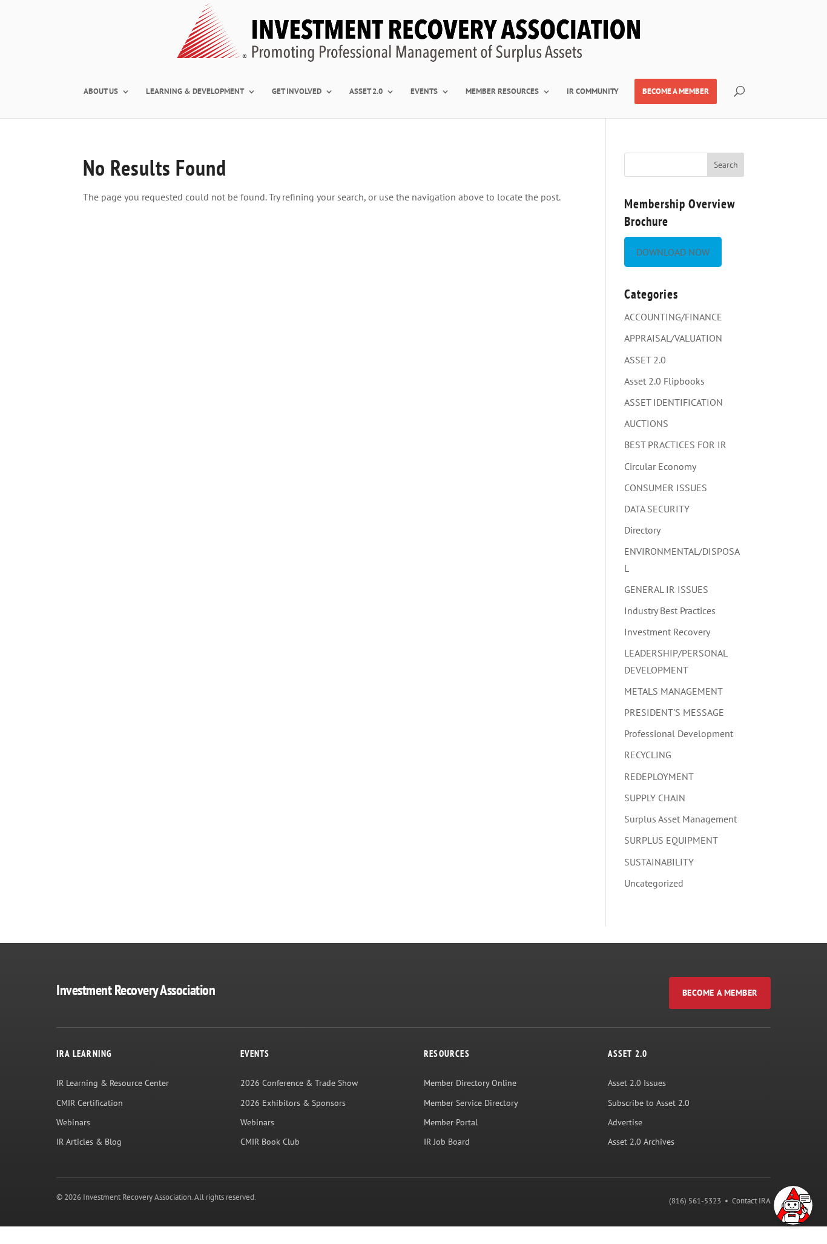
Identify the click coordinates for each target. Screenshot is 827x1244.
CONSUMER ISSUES (665, 487)
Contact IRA (751, 1201)
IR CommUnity (593, 91)
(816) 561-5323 (695, 1201)
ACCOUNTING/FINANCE (673, 317)
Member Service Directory (471, 1102)
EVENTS (424, 91)
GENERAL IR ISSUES (666, 589)
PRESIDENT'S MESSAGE (674, 712)
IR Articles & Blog (89, 1141)
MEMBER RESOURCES (502, 91)
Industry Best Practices (670, 610)
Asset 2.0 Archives (641, 1141)
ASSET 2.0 (366, 91)
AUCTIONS (646, 423)
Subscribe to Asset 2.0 (649, 1102)
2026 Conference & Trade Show (299, 1082)
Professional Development (678, 733)
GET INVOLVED (296, 91)
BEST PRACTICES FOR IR (675, 444)
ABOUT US (101, 91)
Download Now (673, 252)
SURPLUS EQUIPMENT (671, 840)
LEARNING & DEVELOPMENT (195, 91)
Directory (642, 530)
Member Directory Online (470, 1082)
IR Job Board (447, 1141)
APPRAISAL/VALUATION (673, 338)
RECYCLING (647, 755)
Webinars (73, 1122)
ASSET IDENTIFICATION (673, 402)
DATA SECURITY (657, 509)
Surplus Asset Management (680, 819)
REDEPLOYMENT (659, 776)
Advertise (625, 1122)
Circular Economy (660, 466)
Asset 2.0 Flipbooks (664, 381)
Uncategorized (654, 883)
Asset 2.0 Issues (637, 1082)
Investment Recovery (667, 632)
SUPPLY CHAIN (654, 798)
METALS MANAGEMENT (673, 691)
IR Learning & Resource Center (112, 1082)
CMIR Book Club (270, 1141)
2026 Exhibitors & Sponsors (293, 1102)
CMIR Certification (89, 1102)
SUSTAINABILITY (659, 862)
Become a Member (719, 992)
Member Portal (451, 1122)
